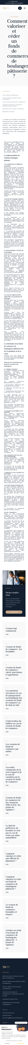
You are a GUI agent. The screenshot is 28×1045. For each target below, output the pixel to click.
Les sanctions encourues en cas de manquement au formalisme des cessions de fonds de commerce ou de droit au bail (14, 697)
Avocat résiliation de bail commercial (14, 102)
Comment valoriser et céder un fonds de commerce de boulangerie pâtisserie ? (13, 882)
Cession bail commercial (11, 629)
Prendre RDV (14, 612)
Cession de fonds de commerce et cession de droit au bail (12, 105)
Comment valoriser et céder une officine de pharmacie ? (13, 857)
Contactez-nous (8, 1013)
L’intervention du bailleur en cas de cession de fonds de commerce (14, 725)
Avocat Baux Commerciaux (10, 95)
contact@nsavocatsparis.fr (12, 1018)
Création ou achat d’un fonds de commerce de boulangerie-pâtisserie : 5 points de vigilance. (13, 937)
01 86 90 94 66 (6, 1015)
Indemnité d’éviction (8, 111)
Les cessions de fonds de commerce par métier (13, 748)
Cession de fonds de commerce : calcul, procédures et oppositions (14, 671)
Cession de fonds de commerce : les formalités (14, 649)
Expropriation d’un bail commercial (13, 108)
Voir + (7, 634)
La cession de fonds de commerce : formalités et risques (12, 909)
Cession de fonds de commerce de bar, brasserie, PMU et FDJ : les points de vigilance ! (13, 803)
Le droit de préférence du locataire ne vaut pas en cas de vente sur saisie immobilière (13, 831)
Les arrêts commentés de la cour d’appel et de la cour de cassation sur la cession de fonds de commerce (14, 774)
